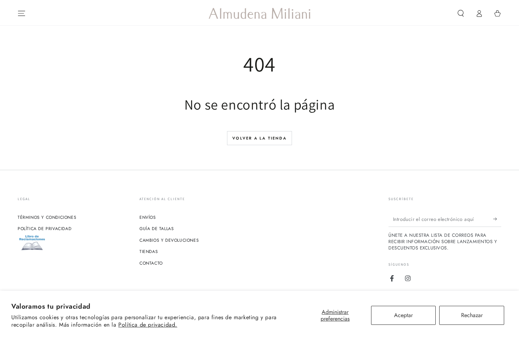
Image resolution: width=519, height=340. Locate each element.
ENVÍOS (147, 217)
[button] (461, 13)
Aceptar (403, 315)
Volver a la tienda (259, 138)
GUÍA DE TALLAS (156, 228)
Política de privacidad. (147, 325)
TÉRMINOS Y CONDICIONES (47, 217)
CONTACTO (151, 263)
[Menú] (21, 13)
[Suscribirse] (497, 219)
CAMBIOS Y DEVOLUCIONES (169, 240)
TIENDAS (148, 251)
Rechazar (472, 315)
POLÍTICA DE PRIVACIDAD (44, 228)
